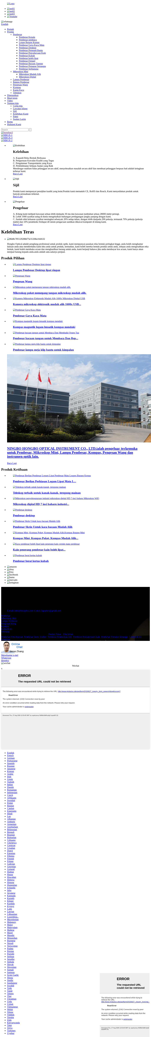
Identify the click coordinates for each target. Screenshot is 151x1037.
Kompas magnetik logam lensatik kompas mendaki (44, 327)
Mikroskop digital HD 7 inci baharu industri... (41, 504)
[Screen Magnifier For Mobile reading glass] (36, 521)
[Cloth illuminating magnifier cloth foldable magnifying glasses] (46, 544)
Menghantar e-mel (9, 655)
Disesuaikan (12, 95)
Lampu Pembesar (21, 79)
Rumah (10, 29)
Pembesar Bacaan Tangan (31, 63)
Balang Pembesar (21, 82)
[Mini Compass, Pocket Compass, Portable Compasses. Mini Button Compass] (49, 532)
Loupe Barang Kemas (29, 42)
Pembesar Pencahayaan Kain (32, 53)
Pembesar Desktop (27, 47)
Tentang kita (13, 103)
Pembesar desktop (24, 515)
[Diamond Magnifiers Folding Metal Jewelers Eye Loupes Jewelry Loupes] (52, 475)
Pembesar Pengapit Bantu (31, 50)
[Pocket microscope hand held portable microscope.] (42, 287)
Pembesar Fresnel (27, 61)
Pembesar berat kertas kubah (31, 561)
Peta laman (68, 634)
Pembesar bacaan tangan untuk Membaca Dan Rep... (45, 338)
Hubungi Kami (14, 124)
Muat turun (12, 98)
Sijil (15, 111)
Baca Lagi (18, 174)
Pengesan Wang (20, 84)
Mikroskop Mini (20, 71)
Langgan (5, 597)
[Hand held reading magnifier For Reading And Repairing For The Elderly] (46, 332)
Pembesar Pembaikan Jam (60, 637)
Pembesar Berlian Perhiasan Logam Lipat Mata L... (44, 481)
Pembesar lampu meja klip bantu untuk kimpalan (43, 349)
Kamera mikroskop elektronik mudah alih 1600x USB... (47, 304)
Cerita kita (18, 106)
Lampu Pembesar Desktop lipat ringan (36, 270)
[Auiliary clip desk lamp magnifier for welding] (37, 344)
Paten (15, 116)
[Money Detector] (21, 276)
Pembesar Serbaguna (28, 69)
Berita (10, 122)
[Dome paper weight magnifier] (27, 555)
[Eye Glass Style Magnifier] (27, 310)
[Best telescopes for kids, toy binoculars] (39, 487)
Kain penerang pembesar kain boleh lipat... (39, 549)
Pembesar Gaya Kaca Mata (31, 45)
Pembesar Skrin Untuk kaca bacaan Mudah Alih (42, 526)
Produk (10, 32)
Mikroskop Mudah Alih (30, 74)
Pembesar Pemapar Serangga (32, 66)
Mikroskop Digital (27, 77)
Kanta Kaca (18, 90)
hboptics (5, 660)
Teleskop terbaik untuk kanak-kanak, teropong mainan (47, 492)
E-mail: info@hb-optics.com (20, 610)
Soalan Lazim (19, 119)
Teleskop (17, 92)
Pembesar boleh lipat (28, 58)
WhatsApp (6, 658)
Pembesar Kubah (27, 55)
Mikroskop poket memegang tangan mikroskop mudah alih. (49, 292)
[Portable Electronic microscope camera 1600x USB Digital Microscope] (49, 298)
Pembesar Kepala (27, 37)
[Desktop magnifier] (22, 510)
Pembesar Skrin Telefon (35, 637)
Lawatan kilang (20, 108)
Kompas (17, 87)
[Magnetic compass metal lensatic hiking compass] (38, 321)
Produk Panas (54, 634)
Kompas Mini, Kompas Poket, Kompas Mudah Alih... (45, 538)
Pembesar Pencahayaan (12, 637)
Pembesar (17, 34)
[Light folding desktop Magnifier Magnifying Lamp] (32, 264)
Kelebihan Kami (20, 114)
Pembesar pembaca (28, 40)
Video (10, 100)
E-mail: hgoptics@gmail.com (47, 610)
